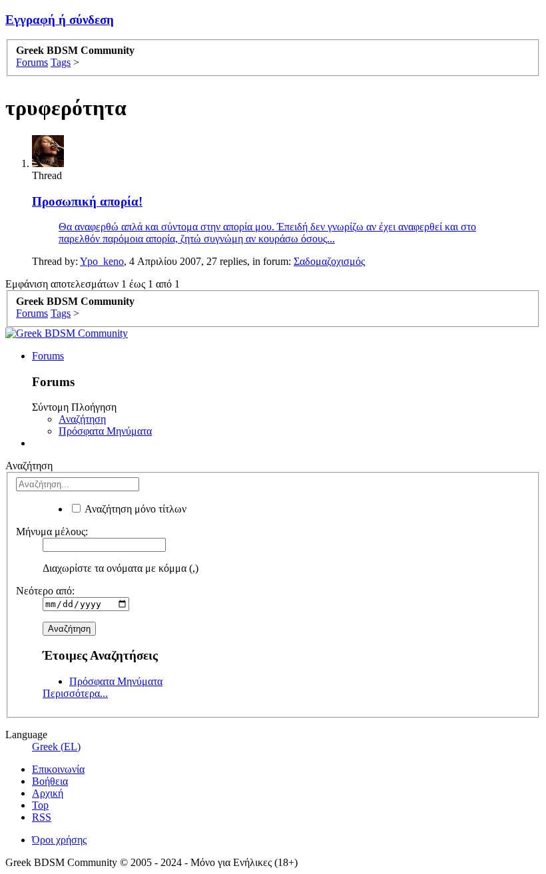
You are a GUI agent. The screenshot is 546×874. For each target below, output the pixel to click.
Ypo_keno (102, 261)
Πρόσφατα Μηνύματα (105, 431)
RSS (41, 817)
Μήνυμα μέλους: (52, 531)
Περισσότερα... (75, 693)
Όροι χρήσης (59, 839)
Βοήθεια (50, 781)
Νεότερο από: (45, 590)
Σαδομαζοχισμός (329, 261)
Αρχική (47, 793)
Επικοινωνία (58, 769)
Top (40, 805)
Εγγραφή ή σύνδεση (59, 20)
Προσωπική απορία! (87, 201)
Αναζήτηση (82, 419)
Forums (48, 355)
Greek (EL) (56, 746)
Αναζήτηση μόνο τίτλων (134, 509)
